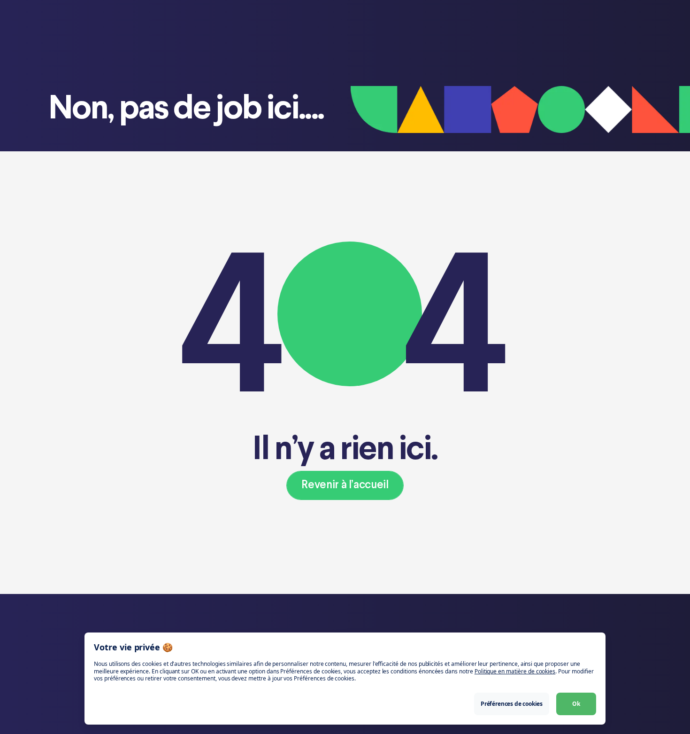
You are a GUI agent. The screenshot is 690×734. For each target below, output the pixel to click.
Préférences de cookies (512, 704)
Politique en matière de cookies (515, 671)
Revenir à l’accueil (344, 485)
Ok (576, 704)
